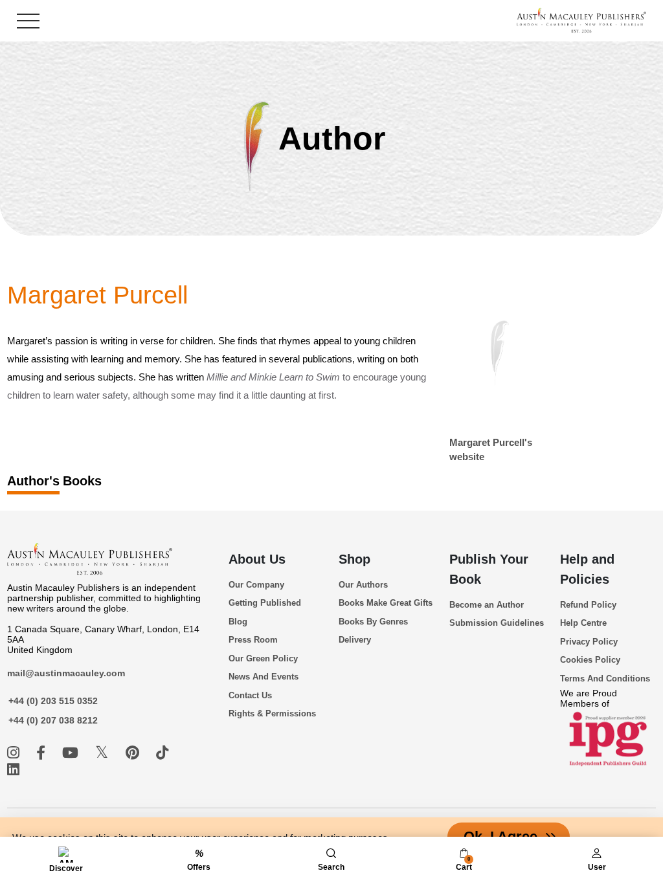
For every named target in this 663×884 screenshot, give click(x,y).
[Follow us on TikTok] (162, 753)
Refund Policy (588, 605)
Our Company (256, 585)
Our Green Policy (263, 658)
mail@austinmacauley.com (66, 673)
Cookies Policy (590, 660)
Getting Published (265, 603)
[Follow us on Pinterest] (134, 753)
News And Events (263, 676)
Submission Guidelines (496, 623)
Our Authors (363, 585)
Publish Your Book (488, 569)
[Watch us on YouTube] (72, 753)
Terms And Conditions (605, 678)
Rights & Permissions (272, 713)
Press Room (253, 640)
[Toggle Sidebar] (28, 21)
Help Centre (583, 623)
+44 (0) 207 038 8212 (53, 720)
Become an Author (486, 605)
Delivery (355, 640)
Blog (238, 621)
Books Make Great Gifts (386, 603)
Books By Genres (373, 621)
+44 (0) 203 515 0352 (53, 701)
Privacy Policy (589, 641)
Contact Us (250, 695)
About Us (257, 559)
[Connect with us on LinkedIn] (13, 770)
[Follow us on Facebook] (42, 753)
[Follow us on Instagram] (15, 753)
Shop (354, 559)
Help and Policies (587, 569)
